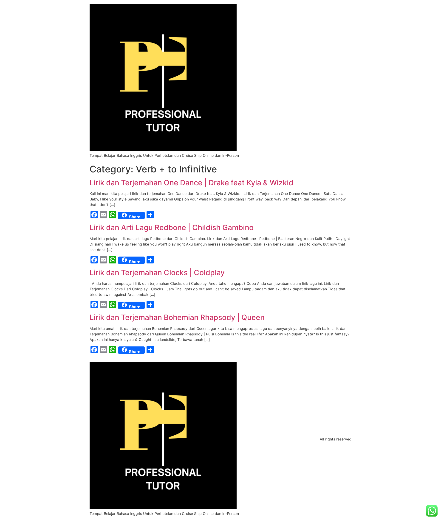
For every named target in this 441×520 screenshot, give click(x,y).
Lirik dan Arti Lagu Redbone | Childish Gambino (172, 227)
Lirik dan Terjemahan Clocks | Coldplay (157, 272)
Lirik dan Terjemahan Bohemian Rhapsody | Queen (177, 317)
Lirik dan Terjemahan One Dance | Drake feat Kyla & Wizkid (191, 182)
